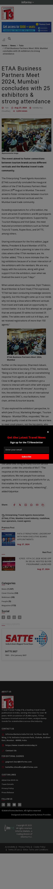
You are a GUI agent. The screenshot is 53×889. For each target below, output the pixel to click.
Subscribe (26, 456)
